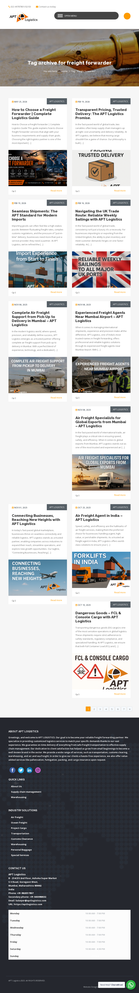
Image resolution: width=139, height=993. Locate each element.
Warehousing (18, 797)
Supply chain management (26, 791)
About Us (16, 786)
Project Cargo (19, 828)
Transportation (20, 833)
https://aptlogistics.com (28, 904)
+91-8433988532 (38, 896)
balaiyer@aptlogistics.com (31, 900)
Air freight (17, 817)
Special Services (20, 855)
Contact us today (47, 6)
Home (64, 71)
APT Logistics (56, 101)
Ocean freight (19, 822)
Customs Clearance (22, 838)
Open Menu (70, 15)
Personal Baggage (21, 849)
